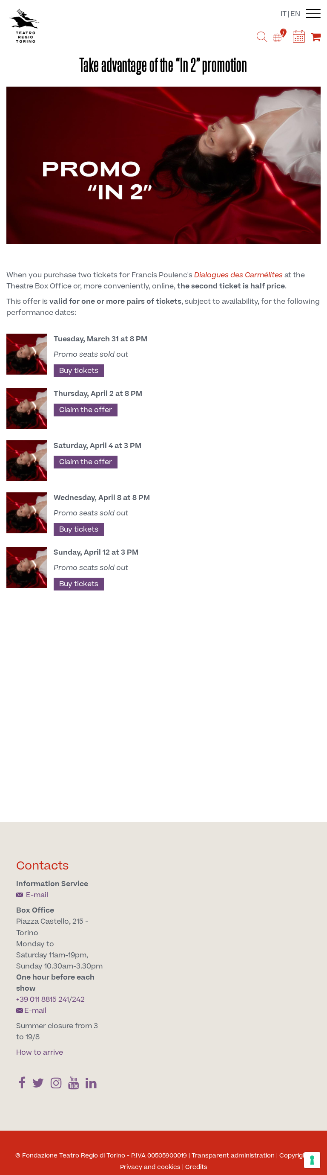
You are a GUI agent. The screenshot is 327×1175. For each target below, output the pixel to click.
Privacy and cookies (150, 1167)
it (284, 14)
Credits (196, 1167)
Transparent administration (233, 1156)
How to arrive (39, 1052)
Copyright (294, 1156)
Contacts (42, 866)
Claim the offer (85, 410)
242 (78, 1000)
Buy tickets (78, 371)
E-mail (36, 895)
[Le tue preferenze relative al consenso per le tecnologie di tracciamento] (312, 1160)
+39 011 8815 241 (42, 1000)
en (295, 14)
